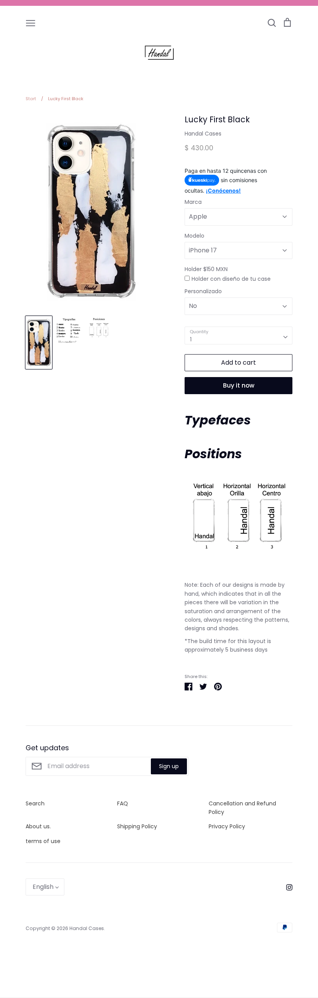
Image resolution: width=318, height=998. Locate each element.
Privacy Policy (227, 826)
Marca (193, 202)
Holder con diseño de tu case (231, 279)
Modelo (194, 236)
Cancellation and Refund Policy (242, 808)
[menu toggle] (31, 22)
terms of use (43, 841)
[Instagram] (286, 887)
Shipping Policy (137, 826)
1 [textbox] (191, 339)
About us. (38, 826)
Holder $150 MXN (206, 269)
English (43, 886)
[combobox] (238, 335)
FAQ (122, 803)
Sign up (169, 766)
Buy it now (238, 385)
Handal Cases (203, 133)
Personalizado (203, 291)
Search (35, 803)
